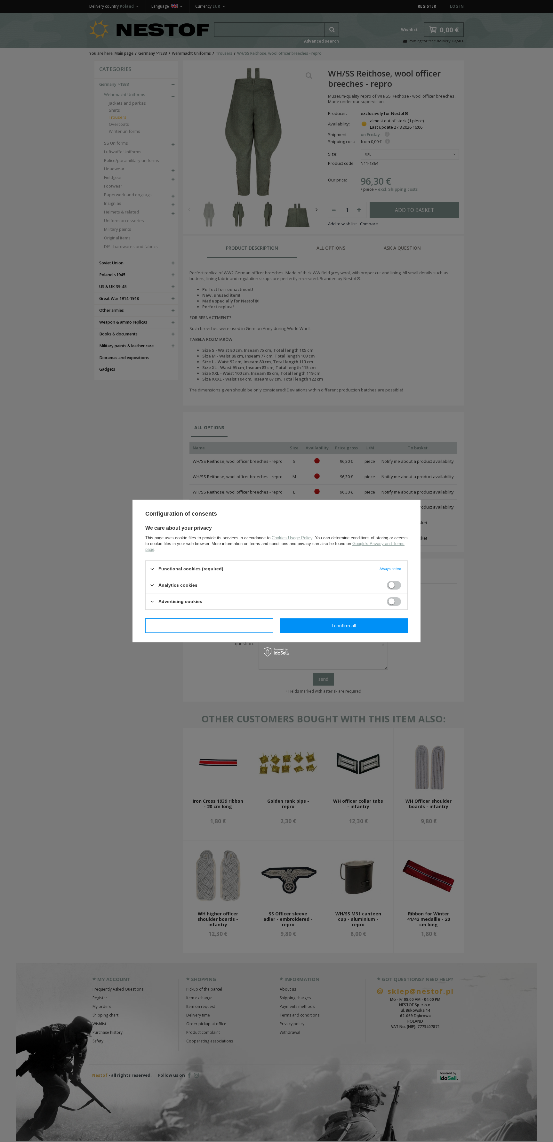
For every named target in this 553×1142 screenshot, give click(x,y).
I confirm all (344, 625)
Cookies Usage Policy (292, 537)
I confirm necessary (209, 625)
